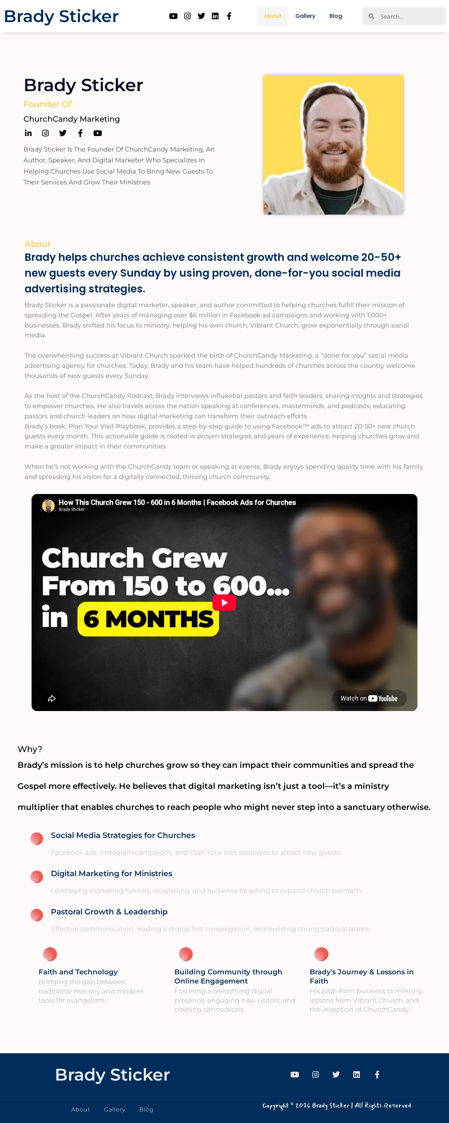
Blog (335, 16)
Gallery (305, 16)
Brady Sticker (61, 16)
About (272, 16)
